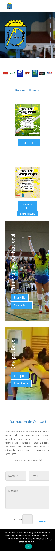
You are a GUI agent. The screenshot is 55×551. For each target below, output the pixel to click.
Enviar (42, 521)
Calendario (21, 305)
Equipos (20, 376)
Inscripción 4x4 (27, 205)
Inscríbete (21, 383)
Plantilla (19, 297)
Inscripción (29, 143)
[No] (51, 539)
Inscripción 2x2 (27, 213)
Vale (28, 546)
